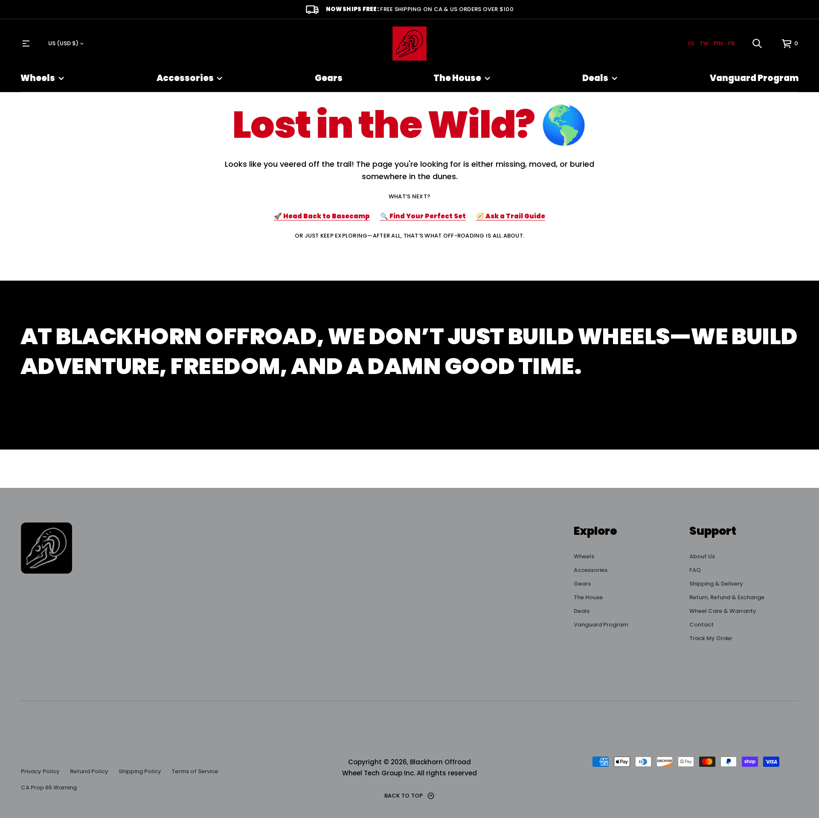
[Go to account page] (772, 45)
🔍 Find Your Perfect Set (423, 216)
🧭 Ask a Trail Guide (510, 216)
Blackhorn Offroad (440, 761)
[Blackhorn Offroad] (409, 43)
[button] (757, 43)
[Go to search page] (757, 43)
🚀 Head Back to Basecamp (322, 216)
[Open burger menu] (26, 43)
